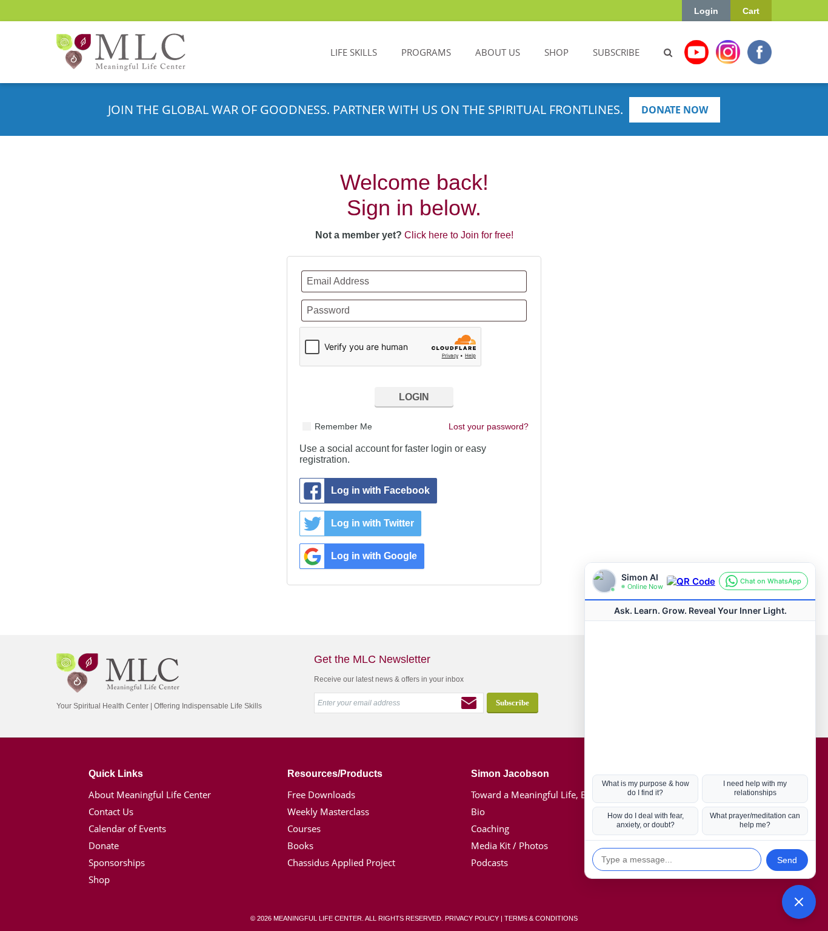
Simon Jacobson (510, 773)
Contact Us (110, 811)
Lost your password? (489, 426)
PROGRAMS (426, 52)
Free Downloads (321, 794)
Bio (478, 811)
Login (706, 11)
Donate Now (674, 109)
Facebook (759, 52)
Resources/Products (334, 773)
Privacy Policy (472, 918)
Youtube (696, 52)
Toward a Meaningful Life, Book (537, 794)
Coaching (490, 828)
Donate (103, 845)
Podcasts (489, 862)
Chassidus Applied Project (341, 862)
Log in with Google (374, 556)
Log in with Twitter (372, 523)
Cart (751, 11)
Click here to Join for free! (458, 235)
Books (300, 845)
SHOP (556, 52)
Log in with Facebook (380, 490)
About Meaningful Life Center (149, 794)
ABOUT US (497, 52)
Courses (304, 828)
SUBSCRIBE (616, 52)
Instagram (728, 52)
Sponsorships (116, 862)
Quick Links (115, 773)
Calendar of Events (127, 828)
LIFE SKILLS (353, 52)
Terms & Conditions (541, 918)
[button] (799, 902)
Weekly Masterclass (328, 811)
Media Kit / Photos (509, 845)
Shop (99, 879)
